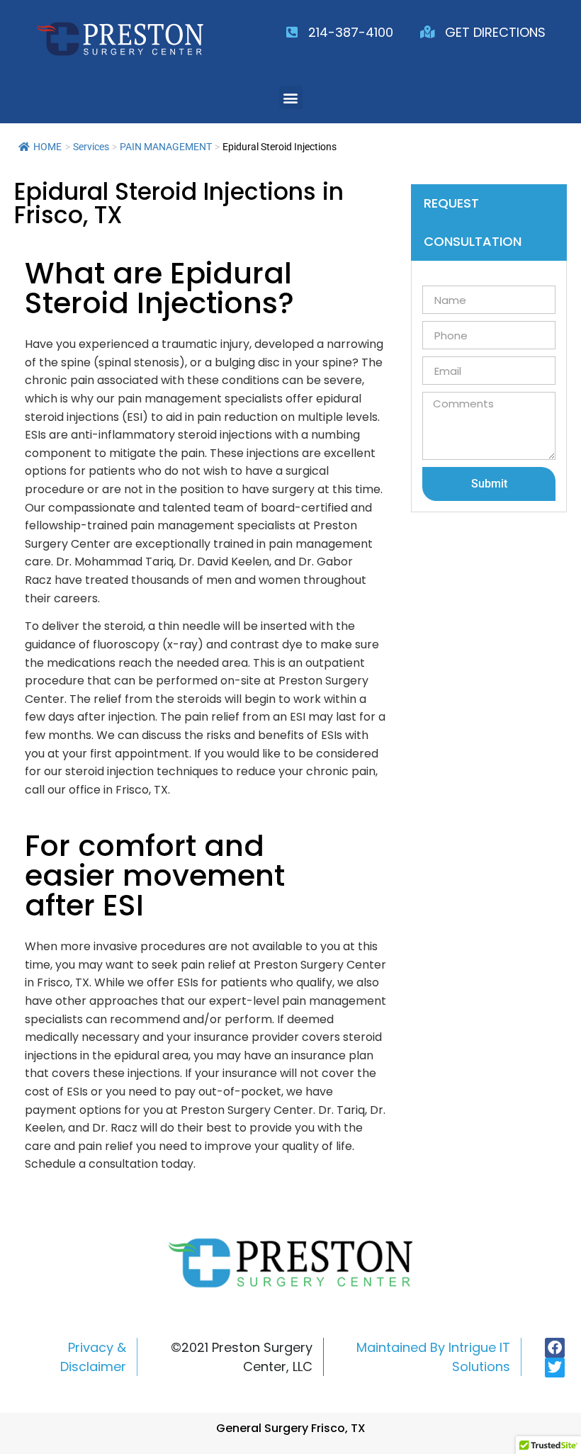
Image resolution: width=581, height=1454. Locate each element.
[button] (291, 97)
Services (91, 146)
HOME (47, 146)
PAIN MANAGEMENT (166, 146)
